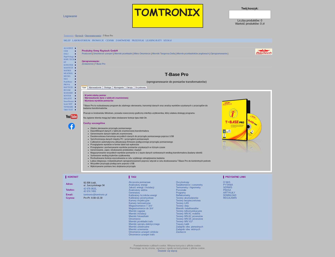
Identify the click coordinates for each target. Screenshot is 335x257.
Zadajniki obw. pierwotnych (189, 226)
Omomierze (134, 219)
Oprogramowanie (93, 35)
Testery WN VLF (184, 221)
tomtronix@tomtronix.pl (95, 194)
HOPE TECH (69, 59)
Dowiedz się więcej (167, 250)
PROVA (67, 84)
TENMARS (68, 107)
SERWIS (227, 187)
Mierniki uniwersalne (139, 226)
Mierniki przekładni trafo (141, 221)
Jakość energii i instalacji (141, 187)
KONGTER (68, 65)
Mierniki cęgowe (137, 211)
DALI (66, 54)
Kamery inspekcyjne (139, 200)
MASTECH (68, 68)
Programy (181, 192)
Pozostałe (181, 190)
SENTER (67, 96)
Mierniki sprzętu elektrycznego (144, 224)
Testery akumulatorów (187, 198)
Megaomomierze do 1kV (141, 208)
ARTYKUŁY (229, 192)
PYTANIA (228, 184)
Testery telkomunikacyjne (189, 211)
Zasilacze (181, 232)
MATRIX (67, 70)
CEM (66, 51)
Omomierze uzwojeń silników (143, 232)
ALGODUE (68, 48)
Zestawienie (87, 64)
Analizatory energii (138, 184)
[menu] (70, 79)
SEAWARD (68, 93)
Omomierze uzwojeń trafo (142, 234)
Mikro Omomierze (142, 53)
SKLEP (67, 40)
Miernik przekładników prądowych (193, 53)
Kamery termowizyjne (140, 203)
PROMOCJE (98, 40)
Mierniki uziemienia (138, 229)
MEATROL (68, 73)
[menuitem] (67, 40)
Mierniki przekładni (123, 53)
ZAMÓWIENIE (123, 40)
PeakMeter (68, 82)
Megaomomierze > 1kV (140, 205)
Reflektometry (183, 195)
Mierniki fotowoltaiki (139, 216)
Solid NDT (68, 104)
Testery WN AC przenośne (189, 216)
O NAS (226, 182)
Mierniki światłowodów (187, 208)
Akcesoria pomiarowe (139, 182)
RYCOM (67, 90)
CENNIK (110, 40)
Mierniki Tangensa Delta (163, 53)
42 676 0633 (90, 188)
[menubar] (118, 40)
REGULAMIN (230, 198)
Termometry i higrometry (188, 187)
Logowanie (70, 16)
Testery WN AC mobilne (188, 213)
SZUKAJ (167, 40)
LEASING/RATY (154, 40)
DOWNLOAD (229, 195)
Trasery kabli (182, 224)
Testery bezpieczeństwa (188, 200)
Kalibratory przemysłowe (141, 198)
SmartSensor (69, 101)
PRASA (227, 190)
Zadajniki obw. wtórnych (188, 229)
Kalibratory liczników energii (143, 195)
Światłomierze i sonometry (189, 184)
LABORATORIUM (81, 40)
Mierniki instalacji (137, 213)
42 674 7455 (90, 191)
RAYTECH (68, 87)
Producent (87, 53)
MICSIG (67, 76)
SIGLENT (68, 98)
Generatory (134, 192)
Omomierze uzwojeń (103, 53)
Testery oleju (182, 205)
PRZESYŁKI (138, 40)
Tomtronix (69, 35)
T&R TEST (68, 110)
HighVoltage (69, 57)
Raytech (79, 35)
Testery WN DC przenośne (189, 219)
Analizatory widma (138, 190)
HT (65, 62)
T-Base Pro (100, 64)
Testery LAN (182, 203)
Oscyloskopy (182, 182)
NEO (66, 79)
